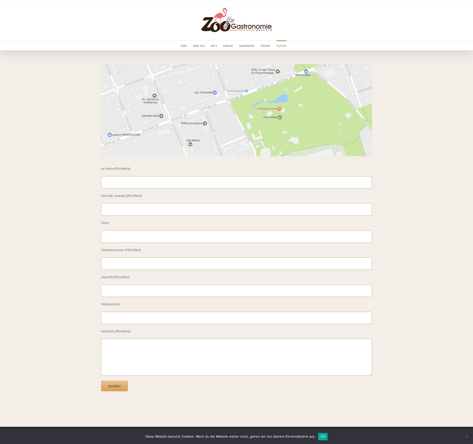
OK (323, 436)
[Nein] (466, 436)
